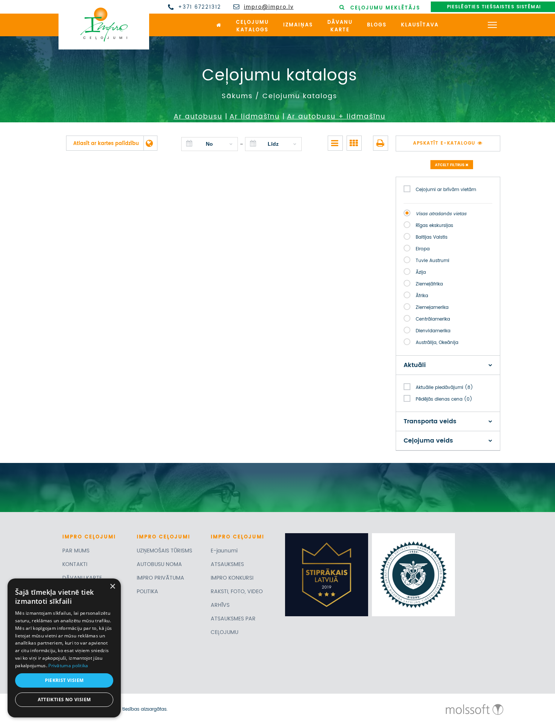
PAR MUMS (75, 550)
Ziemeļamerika (432, 307)
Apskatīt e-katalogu (445, 143)
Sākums (237, 96)
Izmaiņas (298, 25)
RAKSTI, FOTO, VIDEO (237, 591)
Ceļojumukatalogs (252, 26)
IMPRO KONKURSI (232, 578)
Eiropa (423, 249)
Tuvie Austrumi (432, 260)
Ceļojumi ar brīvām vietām (446, 189)
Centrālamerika (433, 319)
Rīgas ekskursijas (434, 225)
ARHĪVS (220, 605)
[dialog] (64, 647)
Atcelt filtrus (450, 165)
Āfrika (422, 295)
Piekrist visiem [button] (64, 680)
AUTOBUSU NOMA (159, 564)
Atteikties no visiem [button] (64, 699)
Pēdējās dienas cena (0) (444, 399)
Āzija (421, 272)
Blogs (377, 25)
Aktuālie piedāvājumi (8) (444, 387)
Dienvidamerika (433, 331)
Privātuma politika (68, 665)
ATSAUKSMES (227, 564)
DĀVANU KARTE (82, 578)
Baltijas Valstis (431, 237)
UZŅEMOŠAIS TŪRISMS (164, 550)
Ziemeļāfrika (429, 284)
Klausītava (420, 25)
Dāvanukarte (340, 26)
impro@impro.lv (269, 7)
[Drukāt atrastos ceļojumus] (380, 143)
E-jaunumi (224, 550)
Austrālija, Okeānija (437, 342)
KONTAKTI (74, 564)
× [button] (112, 586)
